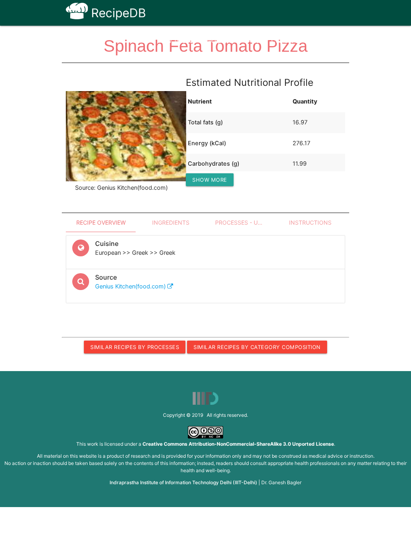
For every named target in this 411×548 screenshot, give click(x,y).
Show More (209, 180)
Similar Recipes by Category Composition (257, 347)
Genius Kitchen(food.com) (131, 286)
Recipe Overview (101, 222)
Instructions (310, 222)
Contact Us (286, 41)
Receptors (218, 41)
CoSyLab (326, 41)
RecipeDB (117, 13)
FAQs (251, 41)
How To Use (176, 41)
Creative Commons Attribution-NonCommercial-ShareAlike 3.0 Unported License (238, 444)
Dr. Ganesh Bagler (281, 482)
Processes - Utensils (245, 222)
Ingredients (170, 222)
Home (138, 41)
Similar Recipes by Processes (134, 347)
